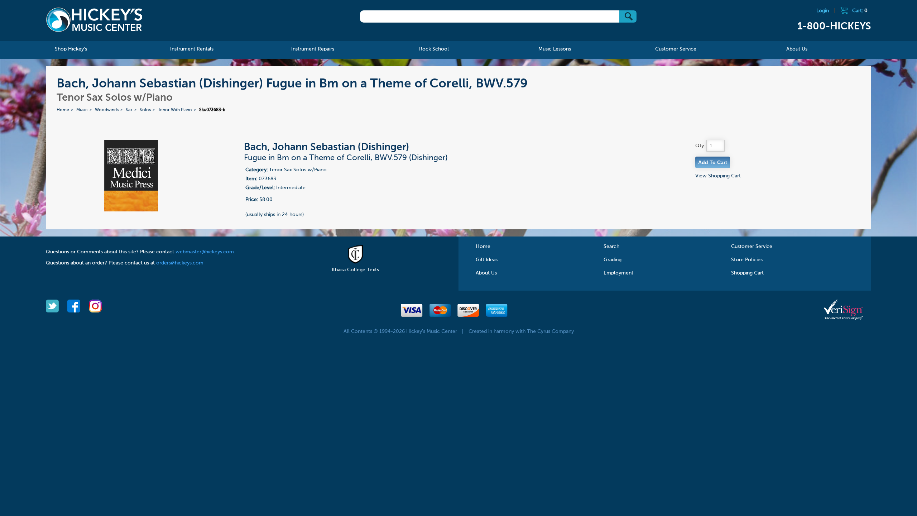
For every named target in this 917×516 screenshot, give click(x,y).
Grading (612, 259)
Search (611, 246)
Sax (129, 110)
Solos (145, 110)
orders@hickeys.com (179, 263)
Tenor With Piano (175, 110)
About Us (486, 273)
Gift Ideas (487, 259)
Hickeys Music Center (94, 19)
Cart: (860, 10)
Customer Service (751, 246)
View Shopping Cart (718, 175)
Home (63, 110)
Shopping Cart (747, 273)
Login (822, 10)
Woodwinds (107, 110)
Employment (618, 273)
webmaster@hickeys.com (205, 251)
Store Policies (747, 259)
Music (82, 110)
